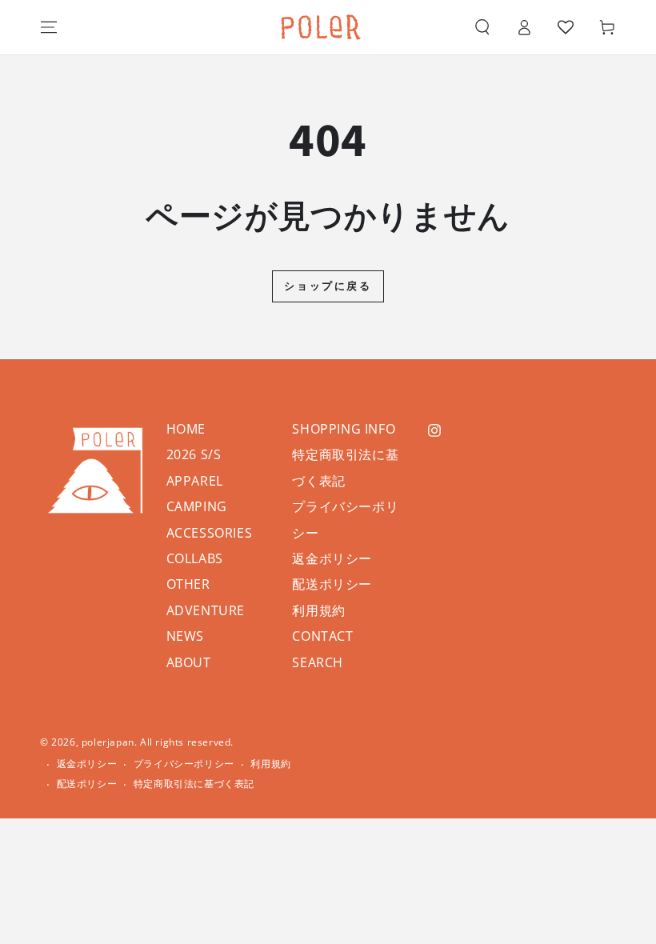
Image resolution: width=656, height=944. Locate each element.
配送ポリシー (332, 584)
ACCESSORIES (209, 533)
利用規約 (318, 610)
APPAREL (194, 481)
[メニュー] (49, 27)
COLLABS (194, 558)
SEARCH (317, 662)
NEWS (185, 636)
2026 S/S (194, 454)
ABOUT (188, 662)
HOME (186, 429)
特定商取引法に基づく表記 (194, 784)
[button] (482, 27)
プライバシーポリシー (184, 764)
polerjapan (108, 742)
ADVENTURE (205, 610)
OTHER (188, 584)
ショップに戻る (327, 285)
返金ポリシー (332, 558)
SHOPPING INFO (343, 429)
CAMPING (196, 506)
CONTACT (322, 636)
